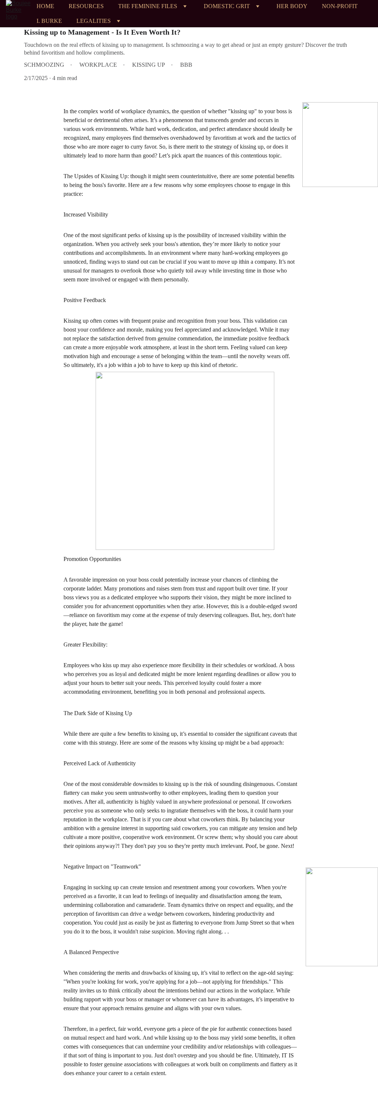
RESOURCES (86, 6)
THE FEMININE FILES (147, 6)
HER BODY (291, 6)
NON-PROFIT (340, 6)
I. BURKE (49, 21)
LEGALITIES (93, 21)
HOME (45, 6)
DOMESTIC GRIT (227, 6)
